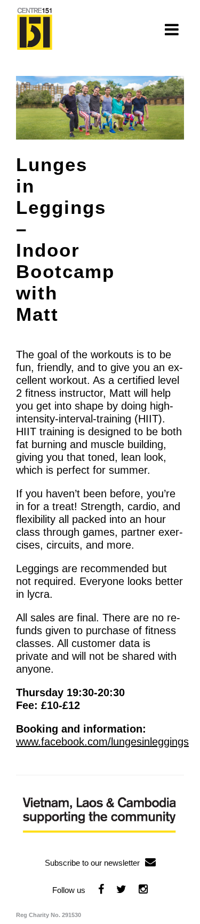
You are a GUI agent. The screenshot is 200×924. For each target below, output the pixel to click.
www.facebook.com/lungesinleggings (102, 742)
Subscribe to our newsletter (92, 862)
